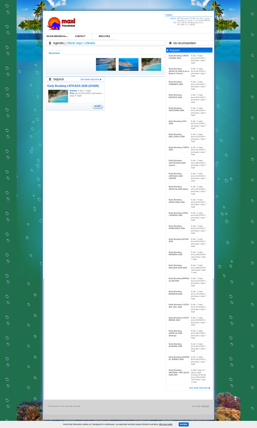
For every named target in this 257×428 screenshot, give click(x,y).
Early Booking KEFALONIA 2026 (177, 201)
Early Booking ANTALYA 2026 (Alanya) (175, 333)
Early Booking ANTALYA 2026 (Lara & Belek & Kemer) (179, 71)
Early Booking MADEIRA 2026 (175, 253)
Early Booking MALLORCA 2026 (177, 135)
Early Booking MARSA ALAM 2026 (179, 279)
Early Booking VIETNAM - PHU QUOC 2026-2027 (179, 372)
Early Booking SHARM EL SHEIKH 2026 (179, 358)
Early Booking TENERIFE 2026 (176, 83)
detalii (97, 106)
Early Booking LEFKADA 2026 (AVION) (73, 85)
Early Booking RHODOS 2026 (175, 96)
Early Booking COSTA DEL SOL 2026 (179, 305)
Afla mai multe (165, 424)
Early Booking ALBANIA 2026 (175, 345)
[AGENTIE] (61, 24)
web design (196, 406)
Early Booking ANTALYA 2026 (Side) (178, 188)
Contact (80, 36)
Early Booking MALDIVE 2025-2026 (178, 266)
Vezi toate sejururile (89, 79)
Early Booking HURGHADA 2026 (177, 227)
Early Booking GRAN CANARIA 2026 (178, 214)
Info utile (104, 36)
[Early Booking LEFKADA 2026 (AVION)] (58, 101)
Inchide (183, 424)
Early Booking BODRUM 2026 (175, 292)
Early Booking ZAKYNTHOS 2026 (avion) (177, 162)
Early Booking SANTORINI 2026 (176, 109)
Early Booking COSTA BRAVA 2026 (179, 319)
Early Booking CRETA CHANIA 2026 (179, 57)
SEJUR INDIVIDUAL (56, 36)
